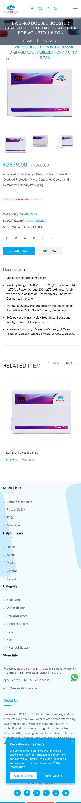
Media (11, 562)
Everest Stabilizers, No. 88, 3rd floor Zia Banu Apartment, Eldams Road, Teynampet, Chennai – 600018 (42, 670)
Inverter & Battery (18, 647)
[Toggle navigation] (75, 9)
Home (28, 41)
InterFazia (49, 783)
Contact (12, 570)
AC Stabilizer (35, 220)
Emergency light (17, 624)
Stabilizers (28, 214)
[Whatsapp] (74, 677)
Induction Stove (17, 615)
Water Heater (16, 608)
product (50, 41)
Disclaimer (14, 525)
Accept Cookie (23, 775)
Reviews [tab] (49, 251)
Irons (10, 631)
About (11, 555)
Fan (9, 639)
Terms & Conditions (19, 501)
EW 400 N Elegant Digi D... (22, 452)
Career (11, 578)
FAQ (10, 517)
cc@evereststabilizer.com (22, 688)
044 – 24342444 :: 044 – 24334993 (28, 680)
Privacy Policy (16, 509)
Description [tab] (18, 251)
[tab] (15, 144)
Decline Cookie (52, 775)
